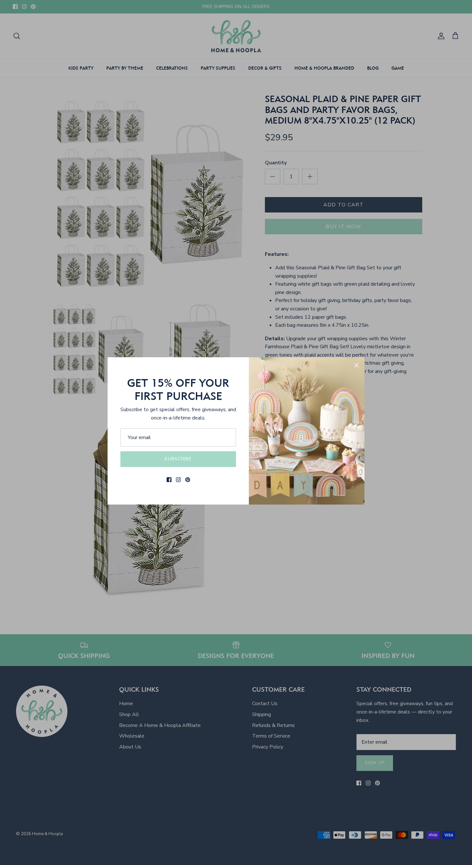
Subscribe (178, 459)
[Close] (356, 365)
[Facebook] (169, 479)
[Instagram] (178, 479)
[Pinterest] (187, 479)
